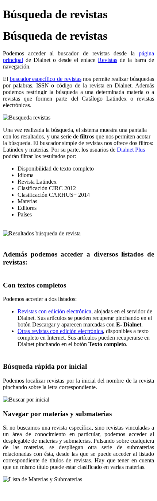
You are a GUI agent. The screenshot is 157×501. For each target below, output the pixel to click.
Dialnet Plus (131, 149)
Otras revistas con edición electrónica (60, 331)
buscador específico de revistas (45, 79)
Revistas (107, 60)
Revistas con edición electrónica (54, 311)
